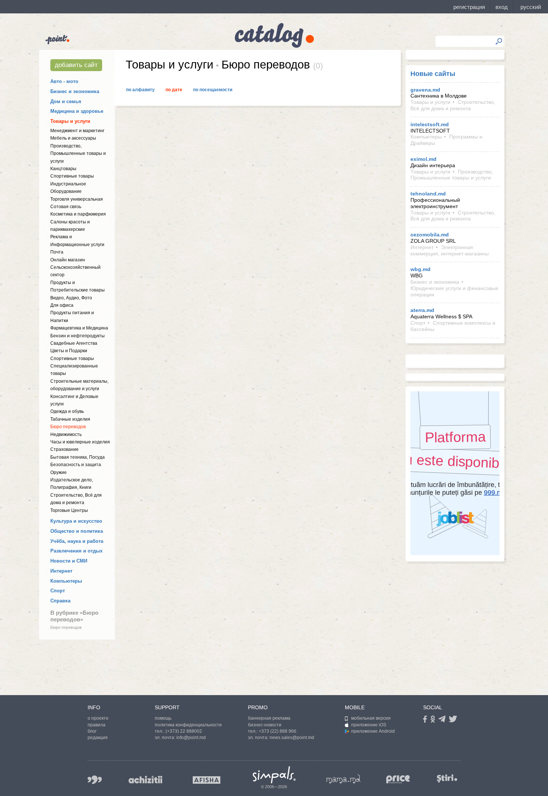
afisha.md (206, 780)
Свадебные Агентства (73, 343)
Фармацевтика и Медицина (79, 328)
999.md (95, 780)
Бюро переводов (68, 426)
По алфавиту (140, 89)
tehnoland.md (428, 194)
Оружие (58, 472)
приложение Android (373, 731)
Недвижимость (66, 434)
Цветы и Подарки (68, 350)
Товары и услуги (70, 121)
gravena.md (425, 90)
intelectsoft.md (429, 124)
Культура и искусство (76, 521)
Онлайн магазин (67, 259)
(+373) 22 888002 (184, 731)
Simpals (274, 774)
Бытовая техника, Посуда (77, 457)
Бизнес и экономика (74, 91)
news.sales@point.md (292, 737)
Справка (60, 601)
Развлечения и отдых (76, 551)
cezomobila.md (429, 235)
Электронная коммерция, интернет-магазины (449, 250)
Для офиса (61, 305)
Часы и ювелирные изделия (80, 442)
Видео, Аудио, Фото (71, 297)
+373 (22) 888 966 (277, 731)
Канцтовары (63, 168)
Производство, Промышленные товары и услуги (78, 153)
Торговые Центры (69, 510)
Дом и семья (65, 101)
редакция (98, 737)
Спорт (57, 590)
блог (92, 731)
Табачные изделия (70, 419)
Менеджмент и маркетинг (77, 130)
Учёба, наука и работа (76, 541)
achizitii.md (145, 780)
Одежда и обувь (67, 411)
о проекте (98, 718)
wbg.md (420, 269)
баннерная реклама (269, 718)
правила (96, 724)
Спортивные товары (72, 176)
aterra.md (422, 310)
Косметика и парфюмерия (78, 214)
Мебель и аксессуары (73, 138)
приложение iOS (368, 724)
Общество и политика (76, 531)
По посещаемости (212, 89)
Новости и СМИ (68, 561)
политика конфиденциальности (188, 724)
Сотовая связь (65, 206)
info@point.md (191, 737)
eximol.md (423, 159)
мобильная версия (371, 718)
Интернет (61, 571)
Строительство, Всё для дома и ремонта (452, 105)
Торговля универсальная (76, 199)
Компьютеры (66, 581)
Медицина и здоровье (76, 111)
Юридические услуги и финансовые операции (454, 291)
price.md (398, 779)
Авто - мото (64, 81)
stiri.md (447, 778)
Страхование (64, 449)
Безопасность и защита (75, 464)
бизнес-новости (264, 724)
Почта (56, 252)
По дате (174, 89)
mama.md (343, 778)
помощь (163, 718)
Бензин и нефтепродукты (77, 335)
